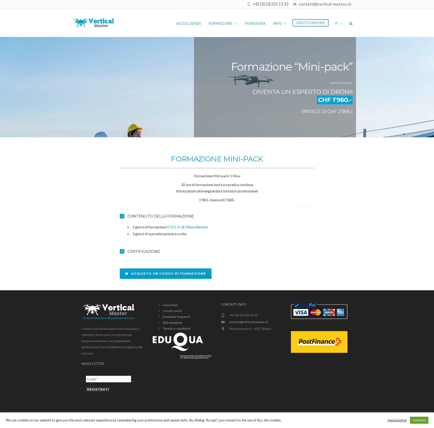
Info (277, 23)
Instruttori (170, 305)
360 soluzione (172, 322)
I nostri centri (172, 311)
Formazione (220, 23)
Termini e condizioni (176, 328)
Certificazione (310, 23)
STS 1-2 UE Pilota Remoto (187, 227)
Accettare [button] (419, 420)
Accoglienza (188, 23)
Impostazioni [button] (397, 420)
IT (336, 23)
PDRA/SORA (255, 23)
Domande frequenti (176, 317)
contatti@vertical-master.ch (248, 322)
